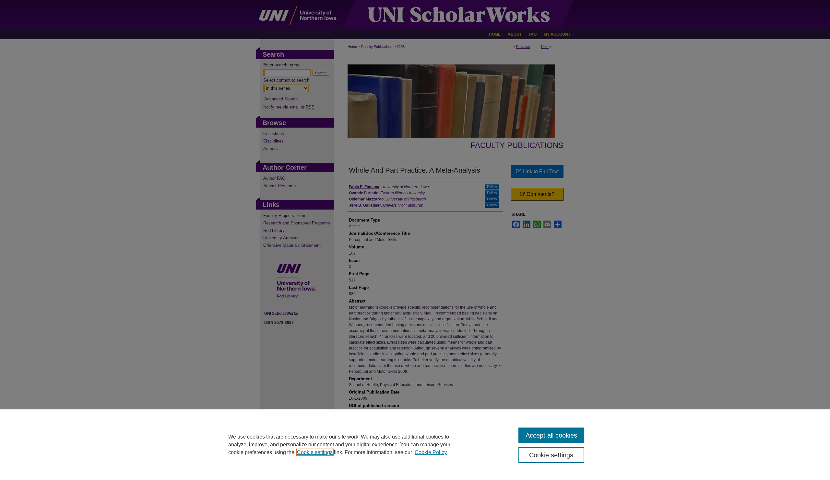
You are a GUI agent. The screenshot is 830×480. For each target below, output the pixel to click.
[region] (415, 444)
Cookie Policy (431, 452)
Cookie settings (315, 452)
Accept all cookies (551, 435)
